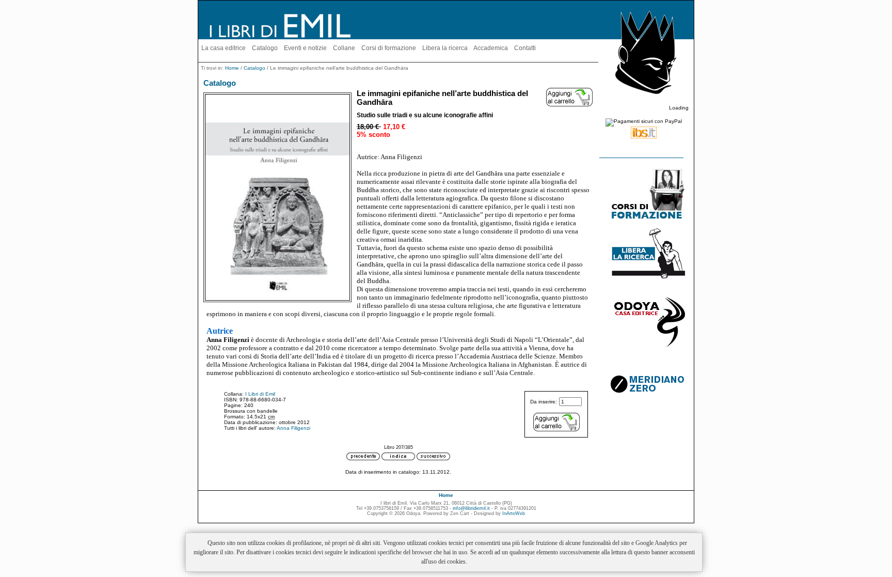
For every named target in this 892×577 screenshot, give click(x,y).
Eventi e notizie (305, 48)
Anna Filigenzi (293, 428)
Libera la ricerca (445, 48)
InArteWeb (513, 513)
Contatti (525, 48)
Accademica (490, 48)
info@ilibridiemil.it (471, 508)
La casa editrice (223, 48)
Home (232, 68)
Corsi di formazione (388, 48)
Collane (344, 48)
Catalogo (265, 48)
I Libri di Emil (260, 394)
